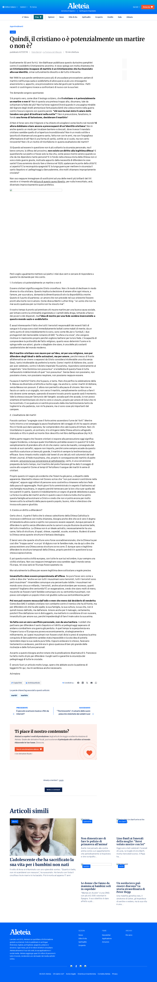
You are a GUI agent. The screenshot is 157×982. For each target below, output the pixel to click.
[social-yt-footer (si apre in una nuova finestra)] (71, 966)
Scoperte (99, 17)
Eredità (110, 17)
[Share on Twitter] (87, 683)
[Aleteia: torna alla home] (78, 5)
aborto (14, 821)
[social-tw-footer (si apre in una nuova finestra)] (81, 966)
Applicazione (107, 938)
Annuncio (105, 942)
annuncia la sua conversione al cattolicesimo (42, 461)
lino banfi (122, 821)
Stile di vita (73, 17)
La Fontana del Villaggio (52, 52)
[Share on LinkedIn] (83, 683)
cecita (121, 866)
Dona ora (146, 7)
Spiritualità (86, 17)
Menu (26, 17)
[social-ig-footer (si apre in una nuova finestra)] (85, 966)
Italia (120, 17)
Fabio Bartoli (36, 52)
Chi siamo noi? (58, 974)
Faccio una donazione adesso (27, 749)
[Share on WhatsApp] (96, 683)
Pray (37, 17)
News (61, 17)
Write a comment (53, 789)
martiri (14, 695)
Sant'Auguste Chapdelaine (87, 11)
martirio (24, 695)
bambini (86, 866)
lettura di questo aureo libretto (49, 181)
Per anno (129, 935)
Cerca (34, 7)
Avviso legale (71, 974)
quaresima (87, 821)
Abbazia (129, 17)
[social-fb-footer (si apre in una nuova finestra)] (76, 966)
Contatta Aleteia (104, 974)
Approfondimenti (16, 26)
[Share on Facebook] (78, 683)
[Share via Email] (91, 683)
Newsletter (106, 935)
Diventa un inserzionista (87, 974)
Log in (61, 780)
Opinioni (51, 17)
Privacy (115, 974)
